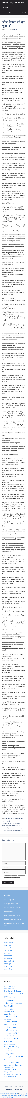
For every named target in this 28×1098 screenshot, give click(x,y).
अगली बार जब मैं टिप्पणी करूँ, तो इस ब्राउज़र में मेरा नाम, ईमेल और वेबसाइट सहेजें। (14, 877)
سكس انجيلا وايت (23, 1095)
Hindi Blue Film (5, 1093)
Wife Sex (18, 1074)
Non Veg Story (9, 1057)
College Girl (9, 1003)
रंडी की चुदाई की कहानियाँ (10, 1076)
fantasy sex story (9, 1011)
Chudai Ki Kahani (11, 1000)
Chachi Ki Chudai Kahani (12, 998)
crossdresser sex (18, 1003)
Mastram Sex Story (11, 1046)
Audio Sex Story (10, 986)
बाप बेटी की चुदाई (8, 966)
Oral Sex (18, 1056)
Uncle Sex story (9, 1074)
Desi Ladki (8, 1009)
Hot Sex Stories (7, 826)
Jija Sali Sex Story (8, 1039)
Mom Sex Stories (10, 1051)
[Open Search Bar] (10, 12)
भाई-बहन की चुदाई (8, 969)
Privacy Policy (8, 1086)
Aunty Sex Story (8, 942)
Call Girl (6, 996)
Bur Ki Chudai (17, 993)
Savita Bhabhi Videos (9, 1067)
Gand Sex (7, 1019)
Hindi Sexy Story (10, 1030)
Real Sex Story (17, 1065)
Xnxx (17, 1097)
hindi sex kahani (10, 1027)
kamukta (17, 1038)
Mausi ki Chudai (8, 1048)
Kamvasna (9, 1041)
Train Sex (18, 1072)
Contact (21, 1086)
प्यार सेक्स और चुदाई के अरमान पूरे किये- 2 (14, 830)
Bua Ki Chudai (7, 994)
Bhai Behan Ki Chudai (11, 823)
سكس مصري (13, 1095)
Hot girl (20, 823)
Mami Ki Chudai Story (10, 1044)
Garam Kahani (10, 1021)
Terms (15, 1086)
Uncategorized (8, 950)
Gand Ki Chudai (10, 1016)
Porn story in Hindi (12, 1062)
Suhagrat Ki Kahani (9, 1072)
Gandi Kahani (9, 1014)
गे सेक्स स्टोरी (7, 953)
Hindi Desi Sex (10, 1024)
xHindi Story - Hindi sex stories (13, 5)
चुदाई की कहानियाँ (8, 958)
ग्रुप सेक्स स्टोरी (19, 818)
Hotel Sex (7, 1033)
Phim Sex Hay (23, 1093)
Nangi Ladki (16, 826)
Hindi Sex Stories (9, 818)
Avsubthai (22, 1097)
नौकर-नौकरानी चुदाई (9, 961)
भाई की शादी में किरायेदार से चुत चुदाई (13, 828)
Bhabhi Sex (7, 945)
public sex (7, 1065)
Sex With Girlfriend (12, 1069)
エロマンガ (14, 1093)
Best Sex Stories (9, 989)
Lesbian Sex (17, 1042)
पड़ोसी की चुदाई (6, 821)
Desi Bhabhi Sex (10, 1006)
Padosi (6, 1059)
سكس (4, 1097)
